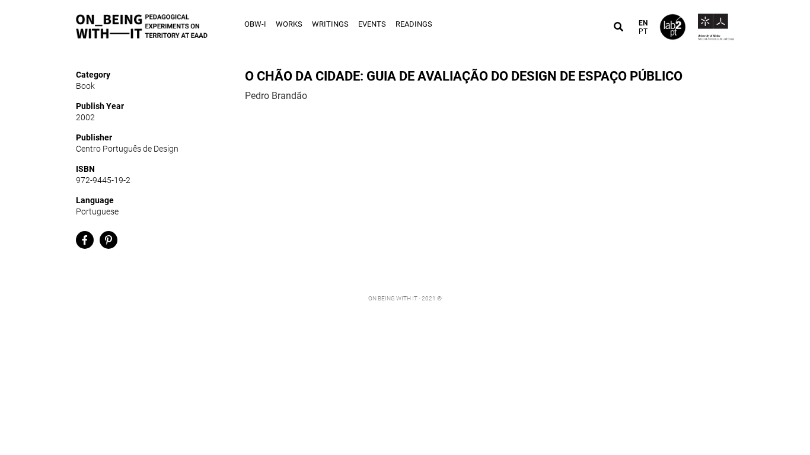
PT (643, 31)
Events (372, 24)
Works (289, 24)
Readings (414, 24)
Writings (330, 24)
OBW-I (255, 24)
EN (643, 23)
